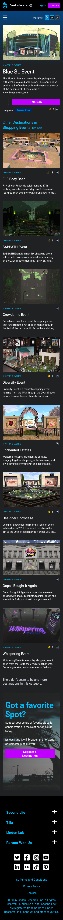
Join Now (36, 102)
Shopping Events (12, 65)
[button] (19, 5)
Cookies (32, 893)
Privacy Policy (31, 886)
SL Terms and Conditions (31, 879)
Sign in (42, 5)
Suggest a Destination (30, 753)
